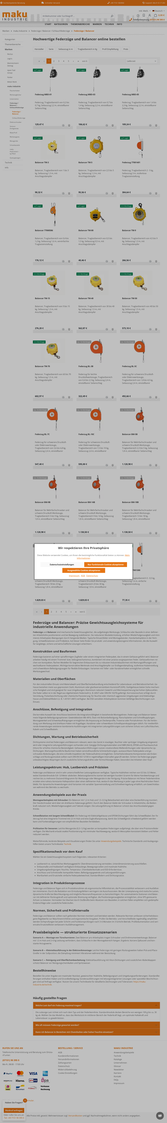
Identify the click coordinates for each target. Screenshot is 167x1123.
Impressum (74, 575)
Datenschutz (92, 575)
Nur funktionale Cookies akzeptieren (106, 564)
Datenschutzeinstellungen (62, 564)
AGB (83, 575)
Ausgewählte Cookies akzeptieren (83, 570)
